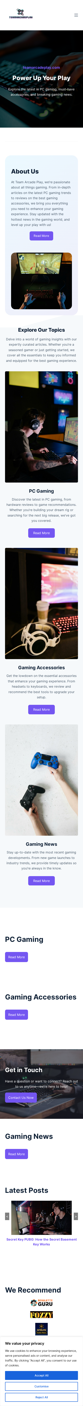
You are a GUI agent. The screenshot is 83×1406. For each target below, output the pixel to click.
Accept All (41, 1375)
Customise (41, 1386)
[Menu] (76, 15)
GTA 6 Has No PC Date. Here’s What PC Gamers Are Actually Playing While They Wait (41, 1244)
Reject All (41, 1397)
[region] (41, 1371)
